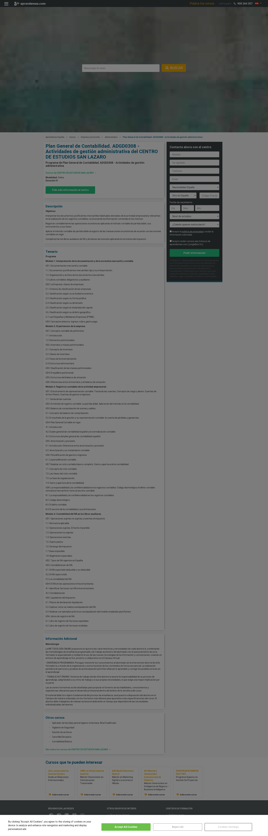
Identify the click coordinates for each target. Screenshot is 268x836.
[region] (134, 825)
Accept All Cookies (126, 826)
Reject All (177, 826)
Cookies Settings (228, 826)
